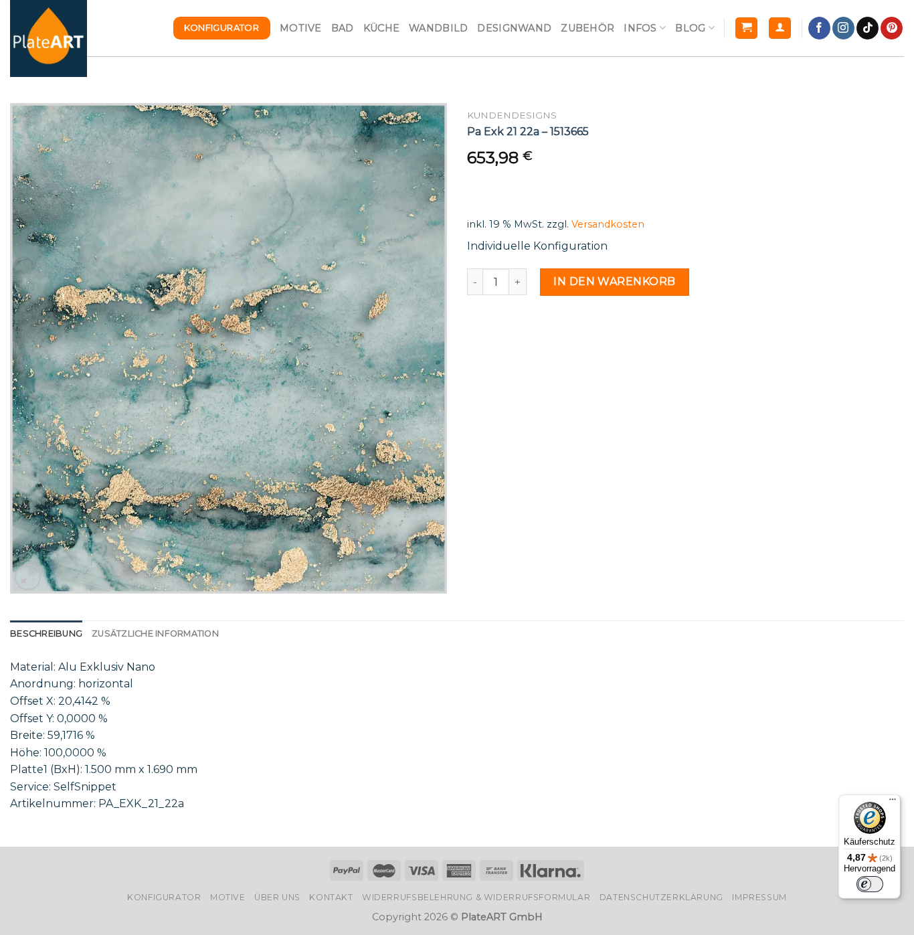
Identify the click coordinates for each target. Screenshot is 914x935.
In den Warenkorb (614, 281)
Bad (342, 28)
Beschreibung (46, 633)
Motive (301, 28)
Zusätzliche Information (155, 633)
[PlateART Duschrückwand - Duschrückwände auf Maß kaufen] (48, 38)
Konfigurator (164, 897)
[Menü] (893, 802)
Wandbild (438, 28)
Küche (381, 28)
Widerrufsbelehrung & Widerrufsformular (476, 897)
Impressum (759, 897)
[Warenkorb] (746, 28)
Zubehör (587, 28)
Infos (640, 28)
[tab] (46, 633)
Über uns (277, 897)
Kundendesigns (512, 115)
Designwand (514, 28)
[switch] (869, 884)
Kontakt (331, 897)
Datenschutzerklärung (661, 897)
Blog (690, 28)
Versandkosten (607, 224)
